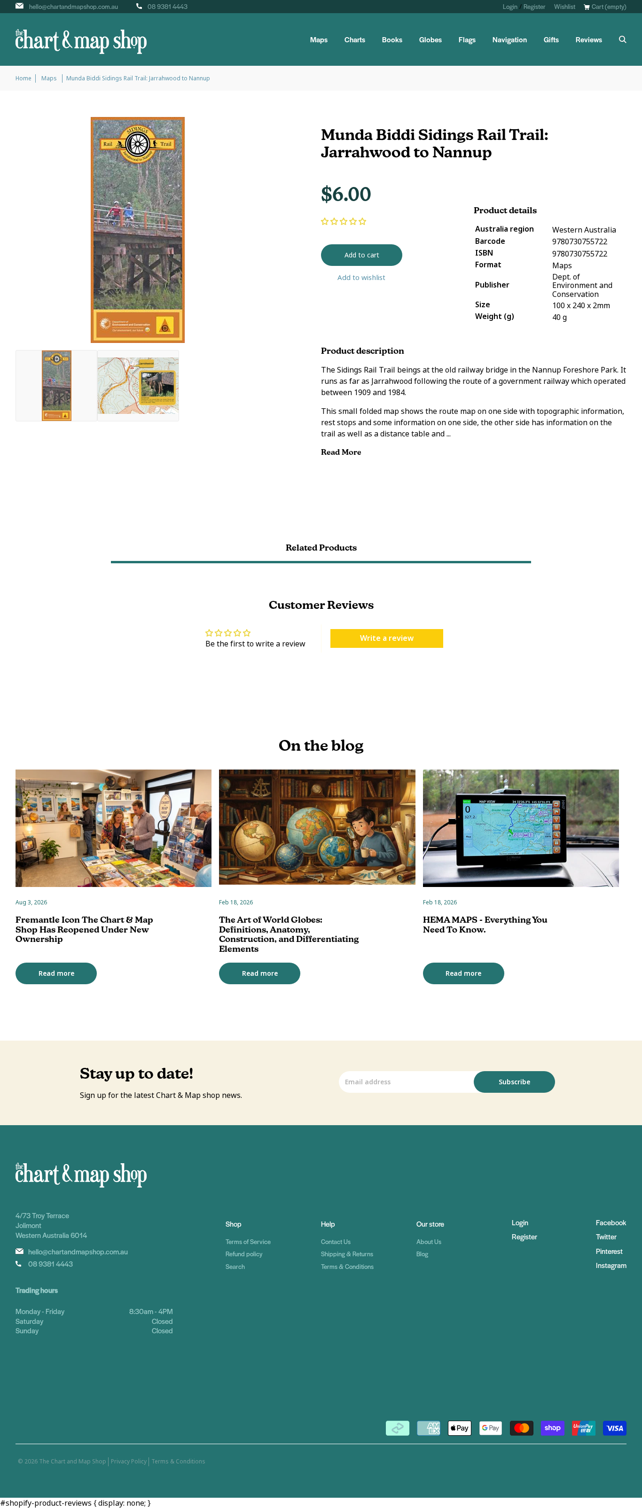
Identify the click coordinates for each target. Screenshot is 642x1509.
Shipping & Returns (347, 1253)
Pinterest (609, 1251)
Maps (319, 39)
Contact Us (336, 1241)
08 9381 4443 (168, 6)
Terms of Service (248, 1241)
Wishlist (564, 6)
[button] (343, 221)
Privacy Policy (129, 1461)
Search (235, 1266)
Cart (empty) (609, 6)
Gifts (551, 39)
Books (392, 39)
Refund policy (244, 1253)
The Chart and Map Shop (72, 1461)
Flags (467, 39)
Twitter (606, 1236)
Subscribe (514, 1082)
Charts (354, 39)
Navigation (510, 39)
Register (535, 6)
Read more (56, 973)
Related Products (321, 547)
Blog (422, 1253)
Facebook (611, 1222)
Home (23, 78)
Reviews (589, 39)
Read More (342, 452)
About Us (428, 1241)
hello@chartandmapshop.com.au (73, 6)
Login (510, 6)
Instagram (611, 1265)
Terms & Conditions (347, 1266)
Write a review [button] (387, 638)
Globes (430, 39)
